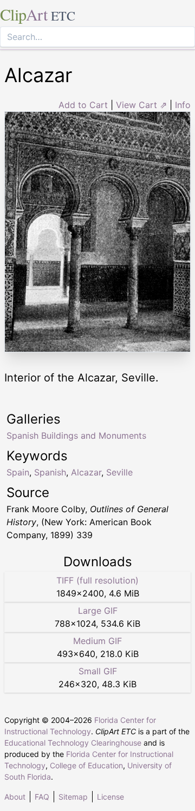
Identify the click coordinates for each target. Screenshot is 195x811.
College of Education (86, 765)
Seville (119, 472)
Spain (17, 472)
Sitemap (73, 796)
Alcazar (86, 472)
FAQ (42, 796)
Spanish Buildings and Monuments (76, 435)
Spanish (50, 472)
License (110, 796)
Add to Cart (83, 104)
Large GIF (98, 610)
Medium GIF (97, 640)
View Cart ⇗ (141, 104)
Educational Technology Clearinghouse (72, 742)
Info (183, 104)
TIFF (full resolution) (97, 580)
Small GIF (98, 671)
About (14, 796)
